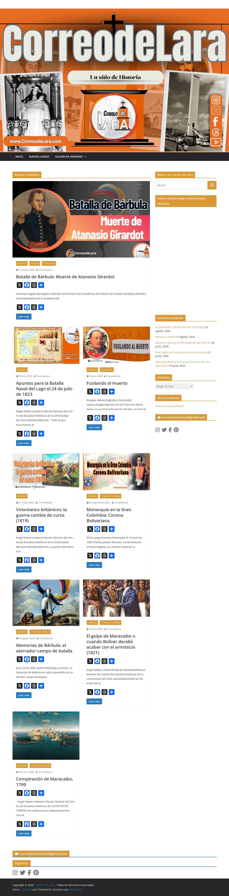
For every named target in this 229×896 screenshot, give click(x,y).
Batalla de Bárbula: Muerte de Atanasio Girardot (65, 276)
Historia (35, 263)
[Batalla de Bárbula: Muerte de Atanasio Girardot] (81, 219)
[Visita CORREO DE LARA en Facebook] (170, 430)
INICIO (19, 156)
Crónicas (22, 263)
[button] (85, 156)
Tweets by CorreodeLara (169, 406)
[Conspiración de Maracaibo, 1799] (46, 736)
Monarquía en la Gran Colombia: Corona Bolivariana (109, 514)
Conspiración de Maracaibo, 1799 (44, 781)
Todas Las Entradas (110, 496)
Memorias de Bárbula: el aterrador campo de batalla (44, 648)
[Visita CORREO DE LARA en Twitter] (164, 430)
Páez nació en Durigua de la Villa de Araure (181, 352)
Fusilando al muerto (107, 383)
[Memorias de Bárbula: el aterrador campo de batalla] (46, 603)
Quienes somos (39, 156)
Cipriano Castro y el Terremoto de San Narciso (183, 342)
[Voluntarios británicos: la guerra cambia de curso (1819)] (46, 471)
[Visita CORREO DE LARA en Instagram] (157, 430)
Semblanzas (48, 263)
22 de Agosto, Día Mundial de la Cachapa (179, 327)
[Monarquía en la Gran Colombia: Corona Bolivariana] (116, 471)
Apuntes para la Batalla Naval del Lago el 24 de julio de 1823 (44, 388)
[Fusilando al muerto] (116, 345)
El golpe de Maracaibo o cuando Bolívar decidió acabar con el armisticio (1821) (111, 644)
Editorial (22, 765)
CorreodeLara (46, 269)
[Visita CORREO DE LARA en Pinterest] (176, 430)
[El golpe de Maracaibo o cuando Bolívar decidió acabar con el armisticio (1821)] (116, 598)
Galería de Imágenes (69, 156)
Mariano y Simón (165, 336)
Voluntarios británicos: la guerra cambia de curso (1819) (41, 514)
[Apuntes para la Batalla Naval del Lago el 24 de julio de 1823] (46, 345)
